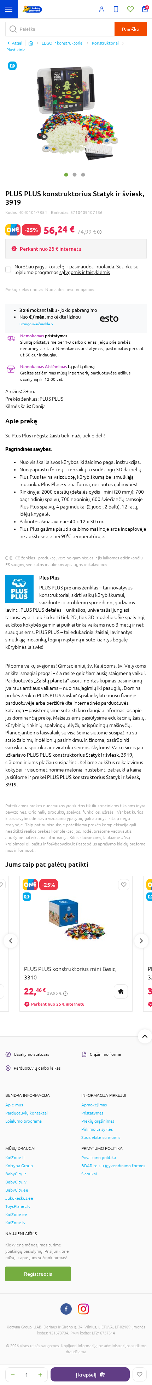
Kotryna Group (19, 1165)
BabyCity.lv (16, 1182)
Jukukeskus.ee (19, 1198)
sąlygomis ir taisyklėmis (84, 272)
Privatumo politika (98, 1157)
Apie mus (14, 1104)
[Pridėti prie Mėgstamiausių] (140, 1374)
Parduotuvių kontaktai (26, 1113)
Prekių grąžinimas (97, 1121)
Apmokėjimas (94, 1104)
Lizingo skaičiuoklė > (36, 324)
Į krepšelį (86, 1375)
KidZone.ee (16, 1214)
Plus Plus (49, 578)
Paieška (130, 29)
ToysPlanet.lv (17, 1206)
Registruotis (38, 1274)
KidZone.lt (15, 1157)
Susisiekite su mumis (100, 1137)
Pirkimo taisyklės (97, 1129)
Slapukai (89, 1173)
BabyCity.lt (15, 1173)
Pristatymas (92, 1113)
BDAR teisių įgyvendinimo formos (113, 1165)
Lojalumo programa (23, 1121)
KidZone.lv (15, 1222)
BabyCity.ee (16, 1190)
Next (141, 941)
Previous (11, 941)
